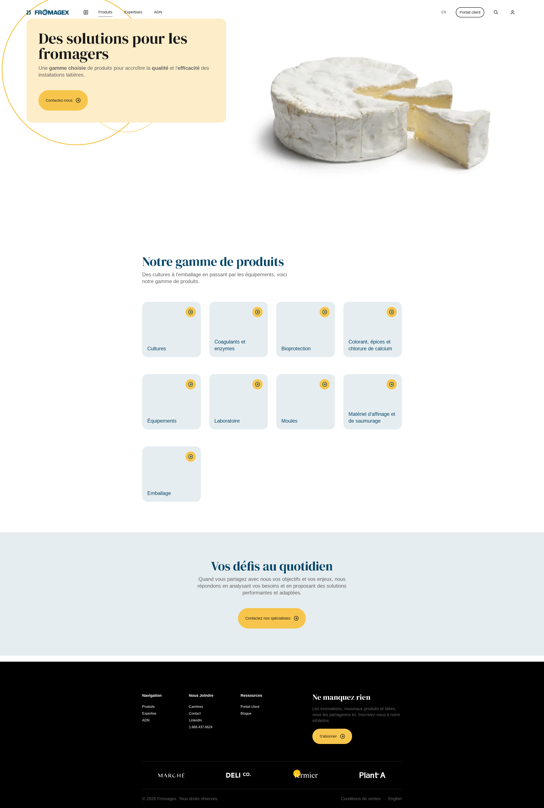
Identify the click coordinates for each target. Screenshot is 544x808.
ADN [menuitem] (158, 12)
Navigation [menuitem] (152, 695)
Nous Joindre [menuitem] (201, 695)
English (444, 12)
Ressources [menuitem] (251, 695)
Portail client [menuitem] (250, 706)
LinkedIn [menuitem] (195, 720)
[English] (444, 12)
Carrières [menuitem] (196, 706)
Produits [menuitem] (105, 12)
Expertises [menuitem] (133, 12)
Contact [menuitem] (195, 713)
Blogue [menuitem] (246, 713)
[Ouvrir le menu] (86, 12)
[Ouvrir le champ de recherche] (496, 12)
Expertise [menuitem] (149, 713)
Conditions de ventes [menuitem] (361, 798)
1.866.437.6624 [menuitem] (200, 727)
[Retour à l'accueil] (48, 12)
